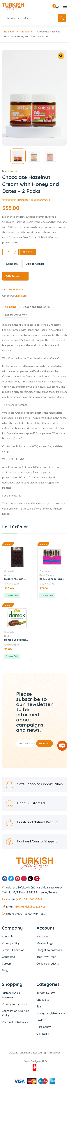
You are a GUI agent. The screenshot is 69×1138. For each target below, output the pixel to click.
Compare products (47, 963)
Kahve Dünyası (46, 575)
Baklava (41, 1020)
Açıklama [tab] (11, 307)
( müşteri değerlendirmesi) (33, 199)
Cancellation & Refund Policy (15, 1013)
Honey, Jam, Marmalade (50, 1013)
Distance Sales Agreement (11, 995)
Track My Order (46, 956)
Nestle (7, 636)
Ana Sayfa (9, 31)
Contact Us (8, 956)
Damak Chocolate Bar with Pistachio (15, 639)
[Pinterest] (37, 878)
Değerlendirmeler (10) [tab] (37, 307)
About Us (7, 936)
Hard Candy (43, 1026)
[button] (61, 55)
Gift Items (42, 1033)
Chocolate (26, 31)
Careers (7, 963)
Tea (38, 1006)
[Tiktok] (30, 878)
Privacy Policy (11, 943)
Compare (12, 263)
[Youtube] (17, 878)
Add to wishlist (35, 263)
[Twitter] (11, 878)
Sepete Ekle (28, 252)
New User (42, 936)
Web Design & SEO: (35, 1061)
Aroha (13, 171)
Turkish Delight (45, 992)
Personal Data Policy (15, 1022)
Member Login (45, 943)
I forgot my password (49, 950)
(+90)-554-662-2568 (29, 899)
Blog (5, 970)
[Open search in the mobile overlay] (34, 18)
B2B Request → (15, 276)
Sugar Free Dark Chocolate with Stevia (14, 578)
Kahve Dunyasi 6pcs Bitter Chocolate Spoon (51, 578)
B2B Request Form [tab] (17, 314)
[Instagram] (24, 878)
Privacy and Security (14, 1004)
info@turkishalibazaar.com (30, 906)
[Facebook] (4, 878)
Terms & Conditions (14, 950)
